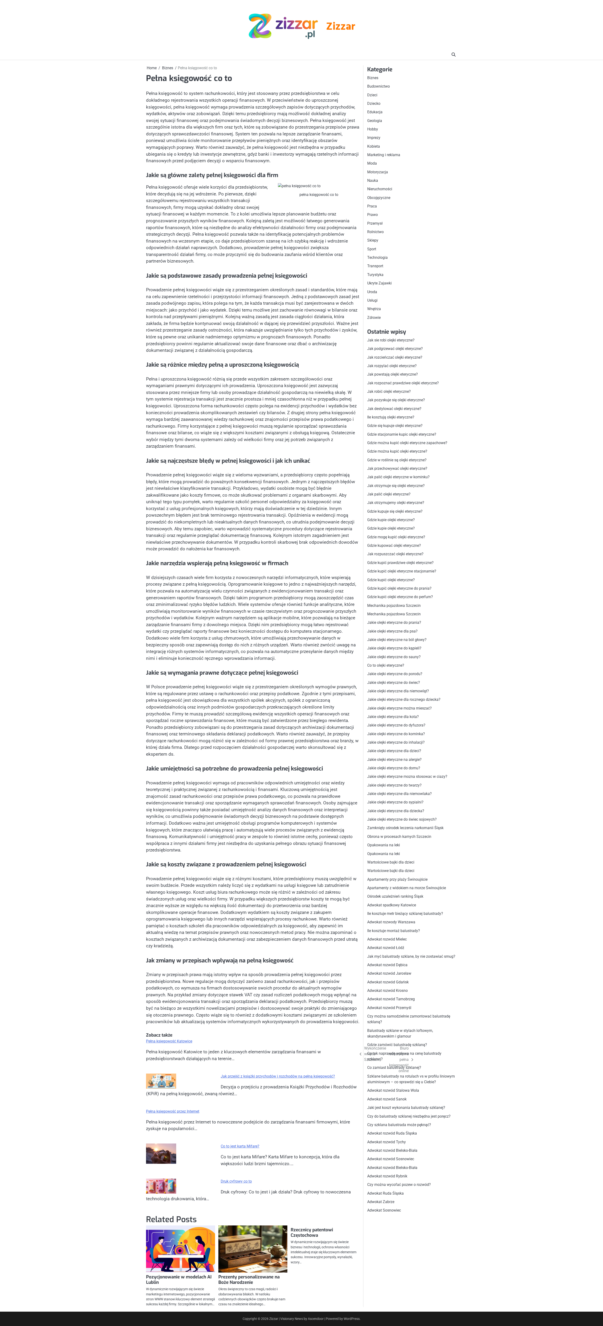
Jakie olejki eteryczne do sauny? (394, 657)
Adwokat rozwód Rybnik (387, 1176)
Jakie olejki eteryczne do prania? (394, 622)
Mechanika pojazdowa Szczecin (394, 605)
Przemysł (375, 223)
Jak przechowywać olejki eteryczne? (397, 468)
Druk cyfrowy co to (236, 1181)
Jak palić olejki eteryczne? (389, 494)
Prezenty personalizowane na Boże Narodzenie (249, 1279)
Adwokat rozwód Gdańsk (388, 982)
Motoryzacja (377, 172)
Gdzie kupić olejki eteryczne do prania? (399, 588)
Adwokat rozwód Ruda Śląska (392, 1133)
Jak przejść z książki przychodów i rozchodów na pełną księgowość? (278, 1076)
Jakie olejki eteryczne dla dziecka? (395, 811)
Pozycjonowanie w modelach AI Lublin (179, 1279)
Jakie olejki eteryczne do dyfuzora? (396, 725)
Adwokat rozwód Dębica (387, 965)
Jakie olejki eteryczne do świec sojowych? (402, 819)
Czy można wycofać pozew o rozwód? (399, 1184)
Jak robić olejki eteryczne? (389, 391)
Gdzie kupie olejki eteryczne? (391, 520)
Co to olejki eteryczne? (385, 665)
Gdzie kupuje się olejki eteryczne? (395, 511)
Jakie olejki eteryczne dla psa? (392, 631)
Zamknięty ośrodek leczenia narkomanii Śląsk (405, 828)
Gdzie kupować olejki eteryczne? (394, 545)
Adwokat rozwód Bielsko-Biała (392, 1150)
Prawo (372, 215)
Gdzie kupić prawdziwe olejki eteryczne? (400, 562)
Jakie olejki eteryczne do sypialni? (395, 802)
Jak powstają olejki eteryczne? (392, 374)
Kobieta (373, 146)
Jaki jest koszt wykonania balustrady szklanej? (406, 1107)
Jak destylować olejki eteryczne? (394, 408)
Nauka (372, 180)
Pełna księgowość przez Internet (172, 1111)
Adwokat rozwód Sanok (387, 1099)
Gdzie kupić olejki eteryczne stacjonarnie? (401, 571)
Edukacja (375, 112)
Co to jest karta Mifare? (240, 1146)
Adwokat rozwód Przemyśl (389, 1008)
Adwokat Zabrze (380, 1202)
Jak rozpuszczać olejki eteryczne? (395, 554)
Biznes (372, 78)
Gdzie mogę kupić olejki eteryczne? (396, 537)
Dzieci (372, 95)
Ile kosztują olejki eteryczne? (390, 417)
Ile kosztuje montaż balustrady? (393, 931)
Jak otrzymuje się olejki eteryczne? (396, 485)
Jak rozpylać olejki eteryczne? (392, 366)
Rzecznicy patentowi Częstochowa (312, 1232)
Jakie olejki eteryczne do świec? (393, 682)
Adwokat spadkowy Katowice (391, 905)
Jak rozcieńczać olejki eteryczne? (394, 357)
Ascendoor (316, 1319)
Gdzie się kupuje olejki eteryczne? (395, 425)
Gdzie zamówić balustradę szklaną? (397, 1045)
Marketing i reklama (383, 155)
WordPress (352, 1319)
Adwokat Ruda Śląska (385, 1193)
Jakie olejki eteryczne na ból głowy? (397, 639)
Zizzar (340, 27)
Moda (372, 163)
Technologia (377, 257)
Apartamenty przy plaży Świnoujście (397, 879)
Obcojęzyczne (378, 197)
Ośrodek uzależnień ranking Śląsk (395, 896)
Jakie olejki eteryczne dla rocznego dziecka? (403, 699)
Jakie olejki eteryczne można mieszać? (399, 708)
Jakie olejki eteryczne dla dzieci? (394, 751)
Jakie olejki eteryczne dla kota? (393, 716)
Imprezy (373, 137)
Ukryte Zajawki (379, 283)
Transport (375, 266)
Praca (372, 206)
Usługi (372, 300)
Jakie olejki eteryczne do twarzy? (394, 785)
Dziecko (373, 103)
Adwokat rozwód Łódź (385, 947)
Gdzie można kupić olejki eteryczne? (397, 451)
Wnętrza (374, 309)
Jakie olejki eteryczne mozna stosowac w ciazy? (407, 777)
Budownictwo (378, 86)
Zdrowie (374, 317)
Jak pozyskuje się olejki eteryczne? (396, 400)
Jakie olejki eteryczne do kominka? (396, 734)
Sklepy (372, 240)
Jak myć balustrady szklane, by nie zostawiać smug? (411, 956)
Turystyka (375, 274)
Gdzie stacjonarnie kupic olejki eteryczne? (401, 434)
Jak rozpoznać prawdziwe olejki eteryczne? (403, 383)
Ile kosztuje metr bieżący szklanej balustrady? (405, 913)
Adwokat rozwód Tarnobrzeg (391, 999)
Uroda (372, 292)
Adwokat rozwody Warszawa (391, 922)
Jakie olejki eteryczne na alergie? (394, 759)
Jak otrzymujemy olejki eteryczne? (395, 503)
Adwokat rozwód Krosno (387, 990)
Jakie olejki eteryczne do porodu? (394, 674)
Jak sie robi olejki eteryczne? (391, 340)
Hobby (372, 129)
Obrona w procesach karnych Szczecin (399, 836)
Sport (371, 249)
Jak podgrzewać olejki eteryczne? (395, 348)
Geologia (374, 120)
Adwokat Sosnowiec (384, 1210)
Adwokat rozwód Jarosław (389, 973)
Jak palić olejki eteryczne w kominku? (398, 477)
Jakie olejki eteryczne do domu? (393, 768)
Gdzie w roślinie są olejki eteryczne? (397, 460)
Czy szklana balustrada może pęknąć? (399, 1125)
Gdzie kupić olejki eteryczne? (391, 580)
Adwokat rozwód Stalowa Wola (393, 1090)
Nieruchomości (379, 189)
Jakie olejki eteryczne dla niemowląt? (398, 691)
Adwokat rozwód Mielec (387, 939)
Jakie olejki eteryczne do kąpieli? (394, 648)
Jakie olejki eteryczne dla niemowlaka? (399, 793)
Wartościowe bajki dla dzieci (390, 862)
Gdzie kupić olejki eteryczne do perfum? (400, 597)
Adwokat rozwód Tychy (386, 1142)
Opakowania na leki (383, 845)
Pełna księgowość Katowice (169, 1041)
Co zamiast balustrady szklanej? (394, 1068)
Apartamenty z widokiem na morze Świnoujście (406, 888)
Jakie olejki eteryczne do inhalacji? (396, 742)
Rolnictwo (375, 232)
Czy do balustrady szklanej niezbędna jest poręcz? (409, 1116)
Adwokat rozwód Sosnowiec (390, 1159)
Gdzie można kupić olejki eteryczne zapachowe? (407, 443)
